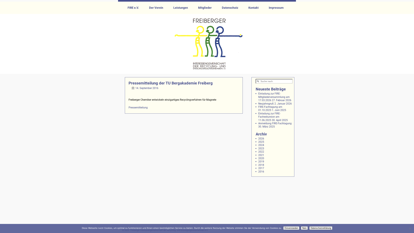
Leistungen (180, 7)
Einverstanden (291, 228)
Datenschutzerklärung (321, 228)
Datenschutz (230, 7)
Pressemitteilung (138, 107)
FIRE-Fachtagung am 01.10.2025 (270, 108)
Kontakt (253, 7)
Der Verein (156, 7)
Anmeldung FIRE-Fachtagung (275, 123)
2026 (261, 138)
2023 (261, 148)
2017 (261, 168)
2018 (261, 164)
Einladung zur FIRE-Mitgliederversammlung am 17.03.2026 (274, 97)
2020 (261, 158)
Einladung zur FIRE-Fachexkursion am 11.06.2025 (269, 117)
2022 (261, 151)
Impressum (276, 7)
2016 (261, 171)
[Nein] (410, 228)
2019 (261, 161)
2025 (261, 141)
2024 (261, 145)
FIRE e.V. (133, 7)
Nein (304, 228)
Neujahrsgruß (266, 103)
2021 (261, 155)
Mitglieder (205, 7)
